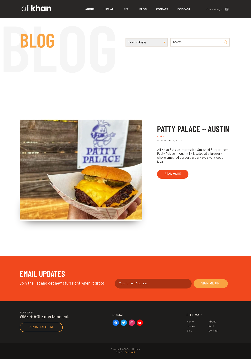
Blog (143, 9)
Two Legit (130, 352)
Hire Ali (109, 9)
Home (190, 321)
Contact (162, 9)
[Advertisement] (125, 89)
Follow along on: (215, 9)
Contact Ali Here (41, 327)
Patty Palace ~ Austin (193, 129)
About (90, 9)
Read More (173, 174)
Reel (127, 9)
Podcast (183, 9)
